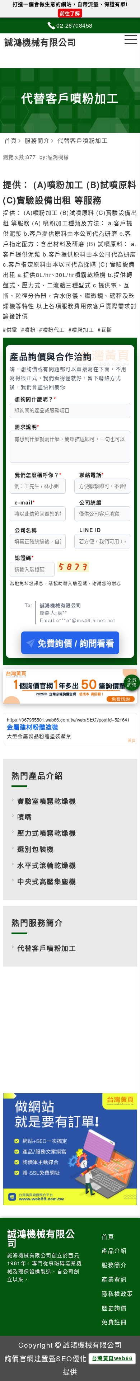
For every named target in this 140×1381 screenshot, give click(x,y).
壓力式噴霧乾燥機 (46, 833)
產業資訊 (114, 1279)
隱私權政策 (117, 1294)
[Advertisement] (70, 1035)
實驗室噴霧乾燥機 (46, 801)
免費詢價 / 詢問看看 (76, 643)
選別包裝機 (35, 849)
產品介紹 (114, 1250)
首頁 (108, 1236)
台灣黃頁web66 (112, 1358)
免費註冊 (114, 1322)
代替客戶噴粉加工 (46, 948)
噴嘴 (24, 817)
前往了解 (70, 13)
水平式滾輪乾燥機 (46, 865)
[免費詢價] (132, 683)
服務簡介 (114, 1265)
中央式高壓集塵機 (46, 881)
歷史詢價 (114, 1308)
